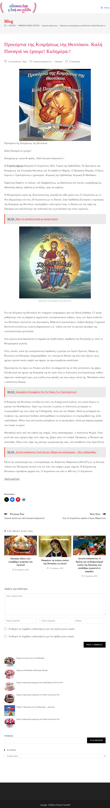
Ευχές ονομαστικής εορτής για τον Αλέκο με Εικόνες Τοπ (38, 695)
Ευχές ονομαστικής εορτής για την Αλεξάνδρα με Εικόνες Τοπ (39, 682)
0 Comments (74, 62)
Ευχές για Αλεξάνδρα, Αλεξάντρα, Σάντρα (32, 670)
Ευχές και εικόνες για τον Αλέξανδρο (30, 658)
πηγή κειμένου (11, 478)
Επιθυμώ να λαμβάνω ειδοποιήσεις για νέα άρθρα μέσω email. (41, 636)
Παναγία (58, 62)
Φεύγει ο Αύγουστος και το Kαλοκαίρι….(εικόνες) (35, 707)
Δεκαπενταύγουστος (43, 62)
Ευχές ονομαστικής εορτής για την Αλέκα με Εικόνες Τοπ (38, 719)
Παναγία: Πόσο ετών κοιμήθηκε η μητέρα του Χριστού (21, 561)
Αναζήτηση (8, 736)
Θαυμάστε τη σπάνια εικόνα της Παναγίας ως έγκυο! (55, 562)
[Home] (5, 25)
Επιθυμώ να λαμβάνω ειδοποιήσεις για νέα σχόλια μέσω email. (42, 628)
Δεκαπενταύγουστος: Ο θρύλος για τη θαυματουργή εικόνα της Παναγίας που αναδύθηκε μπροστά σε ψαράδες (89, 565)
